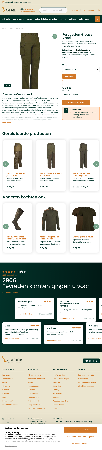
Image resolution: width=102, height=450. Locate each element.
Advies (86, 19)
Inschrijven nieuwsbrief (36, 408)
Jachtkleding (18, 19)
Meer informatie (11, 446)
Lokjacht (73, 19)
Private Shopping (34, 375)
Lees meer (6, 123)
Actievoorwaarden (60, 401)
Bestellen (56, 382)
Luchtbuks (6, 19)
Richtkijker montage (86, 386)
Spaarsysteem (58, 405)
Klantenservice (88, 10)
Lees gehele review (25, 314)
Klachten (56, 397)
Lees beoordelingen (10, 292)
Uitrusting (53, 19)
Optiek (29, 19)
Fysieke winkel (33, 401)
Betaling (56, 390)
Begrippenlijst (7, 401)
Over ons (74, 10)
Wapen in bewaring (85, 379)
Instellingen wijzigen (80, 443)
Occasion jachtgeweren (87, 382)
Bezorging (57, 386)
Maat (64, 65)
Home (4, 28)
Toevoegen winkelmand (77, 102)
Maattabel (69, 76)
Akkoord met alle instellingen (80, 430)
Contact (56, 408)
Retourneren (58, 393)
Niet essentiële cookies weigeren (80, 437)
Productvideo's (33, 386)
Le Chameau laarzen (10, 405)
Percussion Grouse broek (15, 28)
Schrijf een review (34, 405)
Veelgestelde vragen (61, 379)
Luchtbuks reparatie (86, 375)
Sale (81, 19)
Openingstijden (33, 393)
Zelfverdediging (41, 19)
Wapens (63, 19)
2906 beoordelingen (27, 11)
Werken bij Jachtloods (36, 379)
